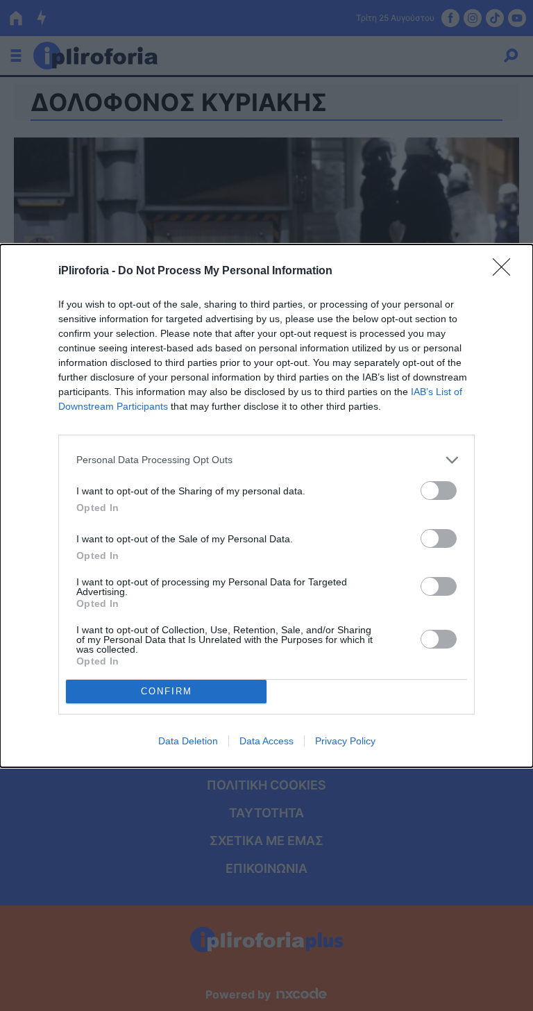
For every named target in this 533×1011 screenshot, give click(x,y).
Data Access (266, 740)
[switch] (439, 490)
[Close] (506, 271)
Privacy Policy (345, 740)
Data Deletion (188, 740)
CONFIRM (166, 691)
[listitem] (266, 460)
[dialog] (266, 505)
